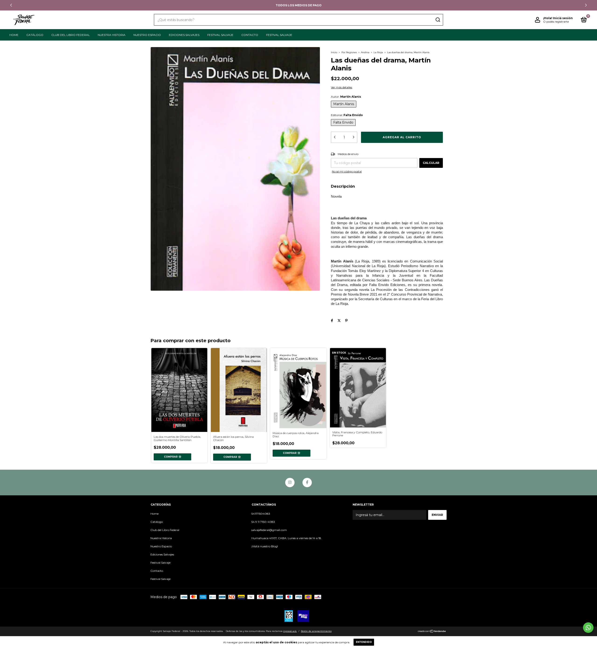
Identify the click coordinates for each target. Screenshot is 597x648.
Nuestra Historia (111, 35)
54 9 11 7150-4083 (263, 522)
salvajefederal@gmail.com (269, 530)
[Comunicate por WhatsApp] (588, 627)
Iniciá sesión (563, 18)
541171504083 (260, 513)
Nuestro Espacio (147, 35)
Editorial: (347, 115)
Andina (365, 52)
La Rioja (378, 52)
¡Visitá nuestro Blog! (264, 546)
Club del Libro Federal (70, 35)
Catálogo (34, 35)
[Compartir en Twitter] (339, 320)
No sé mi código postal (347, 171)
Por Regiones (349, 52)
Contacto (249, 35)
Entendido (364, 642)
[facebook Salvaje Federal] (307, 482)
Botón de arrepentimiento (316, 631)
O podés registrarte (556, 21)
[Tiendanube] (432, 632)
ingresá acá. (290, 631)
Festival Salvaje (220, 35)
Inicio (334, 52)
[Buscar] (437, 20)
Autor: (346, 96)
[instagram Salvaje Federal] (290, 482)
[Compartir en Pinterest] (346, 320)
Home (13, 35)
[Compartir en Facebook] (332, 320)
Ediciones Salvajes (184, 35)
